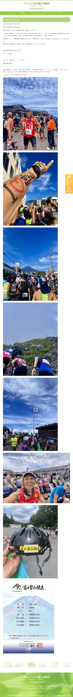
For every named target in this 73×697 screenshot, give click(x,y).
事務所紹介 (14, 686)
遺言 (24, 686)
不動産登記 (41, 686)
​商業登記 (34, 686)
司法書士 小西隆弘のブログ (61, 686)
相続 (29, 686)
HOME (8, 686)
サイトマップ (41, 688)
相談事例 (33, 688)
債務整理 (48, 686)
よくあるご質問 (24, 688)
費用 (20, 686)
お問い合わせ (50, 688)
